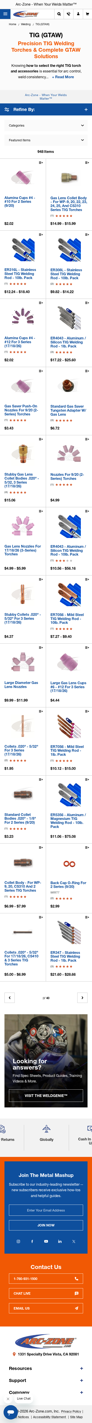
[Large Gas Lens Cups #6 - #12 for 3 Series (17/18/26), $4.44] (69, 662)
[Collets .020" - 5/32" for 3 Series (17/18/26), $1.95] (23, 726)
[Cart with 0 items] (87, 14)
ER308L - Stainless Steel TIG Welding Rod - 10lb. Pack (66, 274)
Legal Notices (19, 1417)
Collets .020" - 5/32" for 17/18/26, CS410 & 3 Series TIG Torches (21, 958)
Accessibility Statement (50, 1417)
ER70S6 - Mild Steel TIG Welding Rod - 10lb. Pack (67, 619)
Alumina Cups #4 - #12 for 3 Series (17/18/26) (19, 342)
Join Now (46, 1225)
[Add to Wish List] (40, 163)
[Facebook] (32, 1241)
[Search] (59, 14)
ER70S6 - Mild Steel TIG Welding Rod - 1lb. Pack (67, 751)
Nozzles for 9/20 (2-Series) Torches (67, 476)
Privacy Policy (71, 1411)
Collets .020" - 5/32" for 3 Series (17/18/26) (21, 750)
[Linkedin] (60, 1241)
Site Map (76, 1417)
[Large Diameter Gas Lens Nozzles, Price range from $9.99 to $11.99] (23, 662)
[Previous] (9, 998)
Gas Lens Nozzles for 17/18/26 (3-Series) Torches (22, 550)
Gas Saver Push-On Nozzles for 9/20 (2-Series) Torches (21, 410)
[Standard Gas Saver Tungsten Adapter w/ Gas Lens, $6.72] (69, 386)
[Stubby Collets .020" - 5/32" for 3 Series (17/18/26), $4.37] (23, 594)
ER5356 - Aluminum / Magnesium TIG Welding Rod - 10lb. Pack (68, 821)
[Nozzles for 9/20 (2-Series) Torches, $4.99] (69, 454)
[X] (74, 1241)
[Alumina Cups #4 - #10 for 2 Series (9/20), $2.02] (23, 177)
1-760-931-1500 (25, 1279)
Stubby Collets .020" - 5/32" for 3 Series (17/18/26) (22, 618)
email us (22, 1308)
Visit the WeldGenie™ (46, 1095)
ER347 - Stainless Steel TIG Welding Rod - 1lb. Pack (65, 957)
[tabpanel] (46, 1060)
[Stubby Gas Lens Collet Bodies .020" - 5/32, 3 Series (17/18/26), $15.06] (23, 454)
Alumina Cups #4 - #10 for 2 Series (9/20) (19, 202)
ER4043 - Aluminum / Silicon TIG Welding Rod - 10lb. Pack (68, 550)
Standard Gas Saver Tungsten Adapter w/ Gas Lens (68, 410)
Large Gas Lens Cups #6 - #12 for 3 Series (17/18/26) (68, 687)
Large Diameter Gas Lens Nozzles (21, 685)
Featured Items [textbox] (19, 140)
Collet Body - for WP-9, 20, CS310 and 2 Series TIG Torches (22, 887)
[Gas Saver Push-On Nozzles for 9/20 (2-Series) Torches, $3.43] (23, 386)
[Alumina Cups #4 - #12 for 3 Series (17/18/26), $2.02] (23, 317)
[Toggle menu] (5, 14)
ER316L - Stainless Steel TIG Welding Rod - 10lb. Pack (20, 274)
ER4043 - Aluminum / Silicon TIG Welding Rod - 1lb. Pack (68, 342)
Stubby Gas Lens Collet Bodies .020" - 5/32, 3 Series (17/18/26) (21, 480)
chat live (22, 1293)
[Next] (82, 998)
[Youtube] (46, 1241)
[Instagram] (18, 1241)
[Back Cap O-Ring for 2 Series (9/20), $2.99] (69, 862)
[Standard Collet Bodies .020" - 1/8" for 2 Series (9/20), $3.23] (23, 794)
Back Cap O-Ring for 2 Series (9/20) (68, 885)
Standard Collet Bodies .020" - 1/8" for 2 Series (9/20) (20, 819)
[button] (46, 1131)
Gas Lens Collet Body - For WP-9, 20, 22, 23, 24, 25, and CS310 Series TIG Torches (68, 204)
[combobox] (46, 140)
